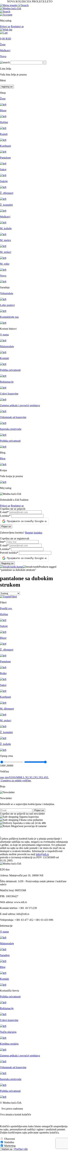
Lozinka (5, 515)
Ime (3, 541)
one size (4, 777)
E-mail (4, 512)
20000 (9, 765)
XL (31, 777)
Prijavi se (5, 26)
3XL (41, 777)
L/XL (26, 777)
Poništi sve (6, 608)
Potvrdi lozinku (9, 552)
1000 (3, 765)
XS (11, 777)
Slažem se (6, 1149)
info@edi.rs (42, 854)
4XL (46, 777)
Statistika (9, 1142)
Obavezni (9, 1138)
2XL (35, 777)
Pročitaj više (21, 1149)
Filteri (13, 596)
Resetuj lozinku (33, 532)
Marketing (10, 1145)
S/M (16, 777)
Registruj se (17, 26)
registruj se (7, 86)
